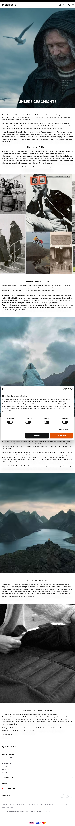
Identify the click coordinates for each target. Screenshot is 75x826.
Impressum (5, 772)
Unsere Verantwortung (8, 761)
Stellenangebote (6, 764)
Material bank (6, 769)
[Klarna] (31, 823)
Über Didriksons (8, 754)
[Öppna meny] (73, 5)
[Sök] (60, 5)
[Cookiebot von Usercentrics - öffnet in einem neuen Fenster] (64, 388)
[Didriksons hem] (9, 5)
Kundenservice (7, 777)
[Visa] (38, 823)
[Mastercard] (44, 823)
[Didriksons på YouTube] (71, 796)
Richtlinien (5, 766)
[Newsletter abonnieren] (72, 808)
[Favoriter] (64, 5)
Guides (4, 783)
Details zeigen (64, 429)
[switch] (28, 422)
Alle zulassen (61, 435)
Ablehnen (37, 435)
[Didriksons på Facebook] (62, 796)
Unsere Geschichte (7, 758)
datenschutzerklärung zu (43, 811)
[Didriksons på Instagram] (67, 796)
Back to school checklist (37, 1)
